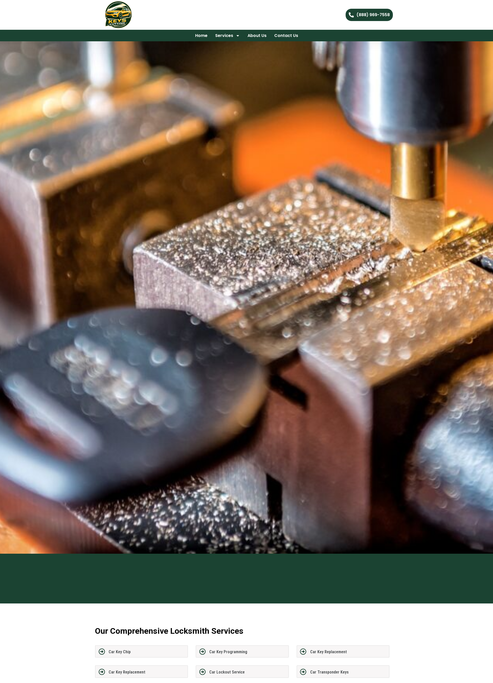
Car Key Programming (228, 651)
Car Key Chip (120, 651)
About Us (257, 35)
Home (201, 35)
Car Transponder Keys (329, 672)
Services (224, 35)
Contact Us (286, 35)
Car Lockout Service (227, 672)
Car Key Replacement (328, 651)
